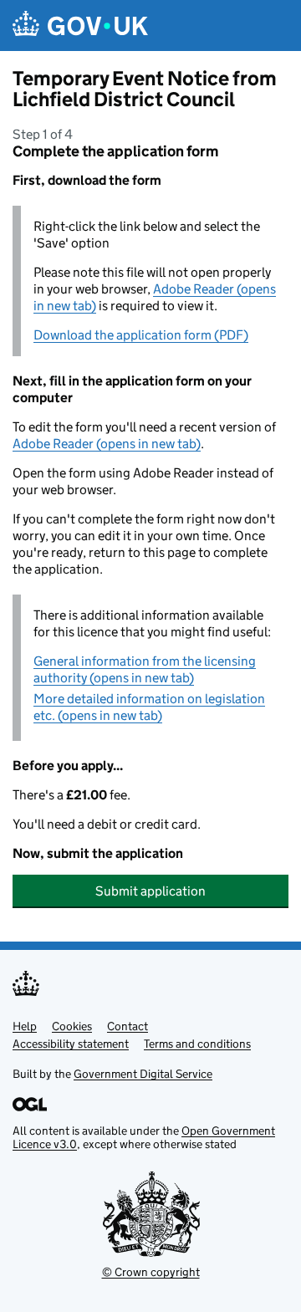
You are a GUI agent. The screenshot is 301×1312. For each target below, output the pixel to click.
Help (25, 1026)
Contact (127, 1026)
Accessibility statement (71, 1043)
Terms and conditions (197, 1043)
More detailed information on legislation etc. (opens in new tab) (149, 707)
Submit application (150, 891)
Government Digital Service (143, 1073)
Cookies (72, 1026)
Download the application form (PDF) (140, 335)
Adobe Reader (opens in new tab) (107, 444)
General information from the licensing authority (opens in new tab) (144, 669)
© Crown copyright (151, 1271)
